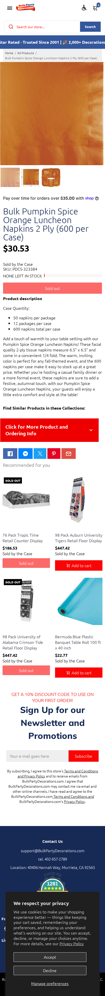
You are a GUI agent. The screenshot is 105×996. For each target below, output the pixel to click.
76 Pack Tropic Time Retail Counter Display (23, 537)
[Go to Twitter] (40, 453)
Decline (50, 970)
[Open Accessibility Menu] (84, 7)
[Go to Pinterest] (53, 453)
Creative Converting (17, 528)
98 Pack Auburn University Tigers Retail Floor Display (78, 537)
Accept (50, 957)
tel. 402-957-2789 (52, 859)
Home (9, 53)
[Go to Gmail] (68, 453)
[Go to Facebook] (10, 453)
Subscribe (83, 756)
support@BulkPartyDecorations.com (52, 850)
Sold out (52, 288)
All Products (25, 53)
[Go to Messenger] (25, 453)
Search (90, 26)
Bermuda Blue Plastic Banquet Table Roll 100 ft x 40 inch (78, 642)
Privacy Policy (72, 943)
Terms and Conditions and (73, 796)
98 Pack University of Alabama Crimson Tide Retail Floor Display (23, 642)
